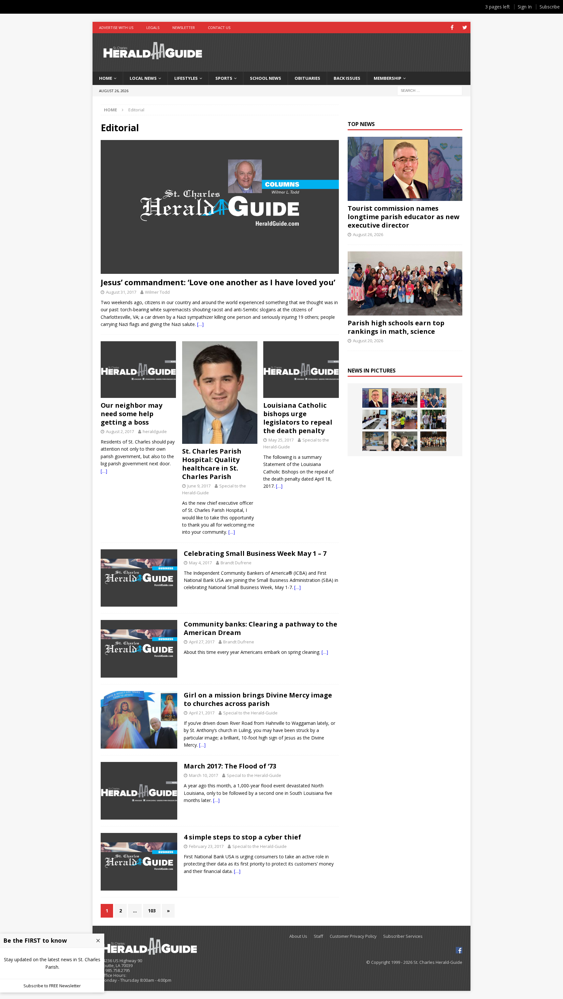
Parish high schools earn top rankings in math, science (396, 327)
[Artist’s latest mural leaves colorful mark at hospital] (375, 441)
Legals (152, 27)
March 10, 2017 (203, 775)
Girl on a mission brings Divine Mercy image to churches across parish (258, 699)
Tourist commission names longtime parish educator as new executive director (403, 217)
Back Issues (347, 78)
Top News (361, 124)
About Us (298, 936)
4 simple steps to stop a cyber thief (242, 837)
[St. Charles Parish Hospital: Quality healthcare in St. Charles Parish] (219, 392)
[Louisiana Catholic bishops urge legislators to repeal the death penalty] (301, 369)
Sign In (525, 7)
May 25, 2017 (281, 440)
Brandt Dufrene (236, 563)
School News (265, 78)
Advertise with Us (116, 27)
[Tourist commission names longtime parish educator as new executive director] (405, 169)
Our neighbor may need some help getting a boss (131, 414)
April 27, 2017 (201, 642)
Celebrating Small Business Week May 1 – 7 (255, 553)
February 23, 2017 (206, 846)
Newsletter (183, 27)
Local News (143, 78)
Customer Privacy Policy (353, 936)
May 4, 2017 (200, 563)
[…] (200, 324)
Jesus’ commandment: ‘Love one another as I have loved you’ (218, 282)
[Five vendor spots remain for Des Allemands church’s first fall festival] (433, 441)
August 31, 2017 (121, 292)
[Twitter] (464, 27)
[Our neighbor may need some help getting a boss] (138, 369)
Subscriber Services (403, 936)
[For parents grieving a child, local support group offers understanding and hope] (404, 441)
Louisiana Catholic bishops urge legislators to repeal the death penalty (297, 418)
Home (105, 78)
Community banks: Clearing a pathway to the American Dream (260, 628)
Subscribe (550, 7)
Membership (387, 78)
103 (152, 911)
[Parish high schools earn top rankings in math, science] (405, 283)
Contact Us (219, 27)
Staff (318, 936)
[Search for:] (429, 90)
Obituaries (307, 78)
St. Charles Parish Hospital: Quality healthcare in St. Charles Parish (211, 464)
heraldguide (155, 431)
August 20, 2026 (368, 341)
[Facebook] (452, 27)
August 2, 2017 (120, 431)
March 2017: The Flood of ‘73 (230, 766)
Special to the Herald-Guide (250, 713)
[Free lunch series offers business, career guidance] (375, 419)
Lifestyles (186, 78)
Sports (223, 78)
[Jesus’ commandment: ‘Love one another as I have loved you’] (220, 207)
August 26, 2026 (368, 234)
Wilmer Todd (157, 292)
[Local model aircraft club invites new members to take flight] (433, 398)
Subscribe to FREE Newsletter (52, 986)
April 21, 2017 (201, 713)
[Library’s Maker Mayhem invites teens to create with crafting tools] (404, 419)
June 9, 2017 (198, 486)
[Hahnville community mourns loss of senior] (433, 419)
